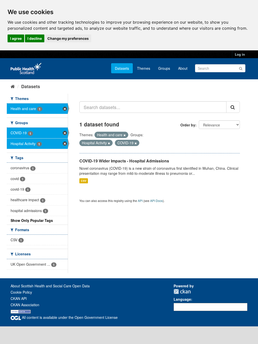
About (182, 68)
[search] (233, 107)
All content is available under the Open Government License (69, 317)
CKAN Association (25, 304)
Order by (187, 124)
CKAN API (19, 298)
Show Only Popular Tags (32, 220)
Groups (164, 68)
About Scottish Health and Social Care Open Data (50, 285)
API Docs (156, 200)
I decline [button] (34, 38)
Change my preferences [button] (68, 38)
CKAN (182, 291)
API (140, 200)
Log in (240, 54)
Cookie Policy (21, 292)
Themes (143, 68)
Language (182, 299)
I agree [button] (16, 38)
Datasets (122, 68)
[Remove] (124, 135)
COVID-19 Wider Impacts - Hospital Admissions (124, 161)
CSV (83, 181)
